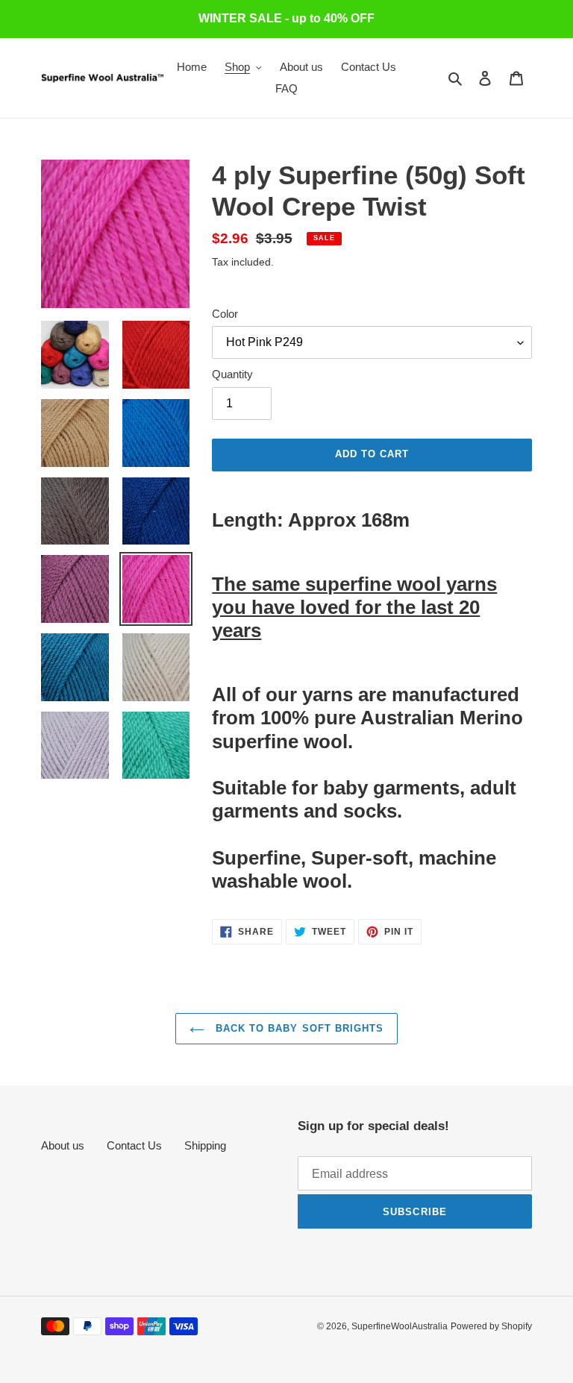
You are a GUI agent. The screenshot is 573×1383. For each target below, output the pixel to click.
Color (225, 313)
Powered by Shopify (491, 1326)
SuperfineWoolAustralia (399, 1326)
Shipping (205, 1145)
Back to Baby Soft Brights (297, 1028)
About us (62, 1145)
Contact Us (134, 1145)
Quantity (232, 374)
